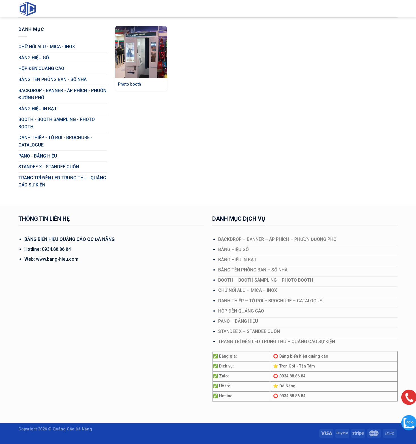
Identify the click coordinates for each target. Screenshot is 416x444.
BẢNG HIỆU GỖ (33, 57)
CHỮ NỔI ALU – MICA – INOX (247, 290)
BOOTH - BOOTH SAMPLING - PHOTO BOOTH (56, 123)
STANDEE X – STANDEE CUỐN (249, 331)
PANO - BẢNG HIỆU (37, 156)
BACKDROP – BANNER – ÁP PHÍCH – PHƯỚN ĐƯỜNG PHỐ (277, 239)
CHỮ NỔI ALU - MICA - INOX (46, 46)
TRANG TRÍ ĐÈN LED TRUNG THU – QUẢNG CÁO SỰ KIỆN (276, 341)
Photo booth (129, 84)
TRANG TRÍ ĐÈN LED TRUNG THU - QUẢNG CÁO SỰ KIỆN (62, 181)
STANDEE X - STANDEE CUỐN (48, 166)
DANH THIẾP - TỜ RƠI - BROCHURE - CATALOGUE (55, 141)
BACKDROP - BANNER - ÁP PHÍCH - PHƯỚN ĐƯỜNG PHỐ (62, 94)
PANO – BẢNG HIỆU (238, 321)
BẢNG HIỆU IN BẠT (37, 108)
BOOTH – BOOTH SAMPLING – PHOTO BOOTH (265, 280)
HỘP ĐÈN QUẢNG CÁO (41, 68)
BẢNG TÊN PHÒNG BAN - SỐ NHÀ (52, 79)
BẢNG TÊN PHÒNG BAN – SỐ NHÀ (253, 270)
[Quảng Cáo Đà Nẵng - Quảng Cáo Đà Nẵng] (32, 8)
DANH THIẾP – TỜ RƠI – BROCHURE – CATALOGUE (270, 300)
